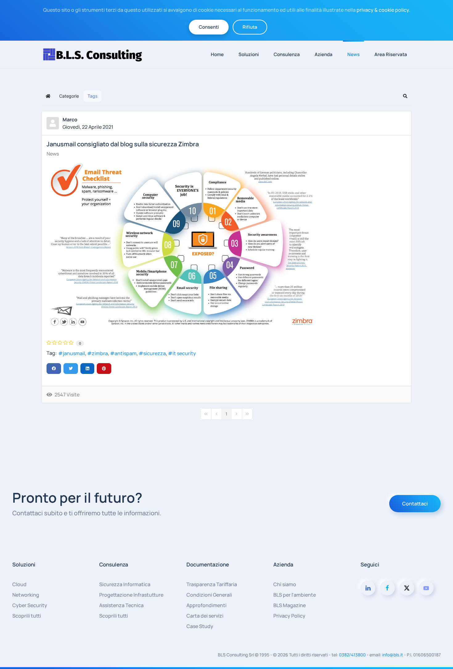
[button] (405, 96)
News (353, 54)
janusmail (74, 353)
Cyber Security (29, 605)
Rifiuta (250, 27)
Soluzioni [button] (249, 54)
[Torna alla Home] (95, 54)
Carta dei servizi (204, 615)
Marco (70, 119)
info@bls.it (392, 655)
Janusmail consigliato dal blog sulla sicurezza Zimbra (123, 144)
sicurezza (154, 353)
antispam (126, 353)
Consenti (209, 27)
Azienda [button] (324, 54)
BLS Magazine (289, 605)
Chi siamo (284, 584)
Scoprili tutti (26, 615)
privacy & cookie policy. (383, 9)
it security (184, 353)
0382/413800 (352, 655)
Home (217, 54)
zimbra (100, 353)
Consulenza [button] (287, 54)
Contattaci (415, 503)
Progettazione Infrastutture (131, 594)
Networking (25, 594)
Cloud (19, 584)
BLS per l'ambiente (294, 594)
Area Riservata (390, 54)
